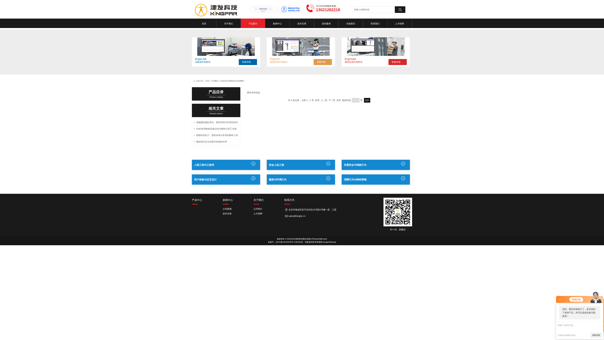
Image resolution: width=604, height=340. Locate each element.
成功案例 (326, 23)
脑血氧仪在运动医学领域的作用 (211, 141)
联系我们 (375, 23)
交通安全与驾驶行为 (355, 165)
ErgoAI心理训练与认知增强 (232, 81)
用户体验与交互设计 (205, 179)
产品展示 (253, 23)
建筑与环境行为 (278, 179)
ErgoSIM (350, 59)
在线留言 (350, 23)
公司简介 (258, 209)
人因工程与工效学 (204, 165)
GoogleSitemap (329, 242)
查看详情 (246, 62)
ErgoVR (275, 59)
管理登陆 (318, 242)
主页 (207, 81)
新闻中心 (277, 23)
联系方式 (289, 200)
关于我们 (228, 23)
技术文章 (301, 23)
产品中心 (197, 200)
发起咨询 (596, 335)
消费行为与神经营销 (355, 179)
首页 (204, 23)
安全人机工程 (276, 165)
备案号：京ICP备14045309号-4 (281, 242)
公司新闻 (227, 209)
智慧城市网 (309, 242)
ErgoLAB (200, 59)
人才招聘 (399, 23)
